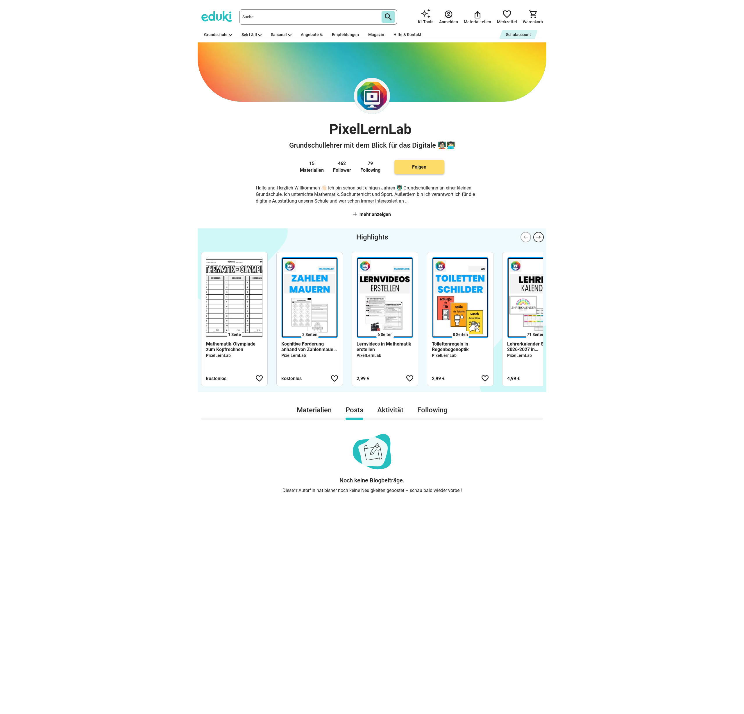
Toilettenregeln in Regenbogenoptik (450, 346)
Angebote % (312, 34)
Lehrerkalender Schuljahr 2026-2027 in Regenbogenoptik (534, 346)
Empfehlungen (345, 34)
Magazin (376, 34)
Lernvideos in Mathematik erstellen (384, 346)
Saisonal (279, 34)
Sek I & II (249, 34)
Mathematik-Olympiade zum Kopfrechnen (230, 346)
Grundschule (216, 34)
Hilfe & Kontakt (407, 34)
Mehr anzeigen (375, 214)
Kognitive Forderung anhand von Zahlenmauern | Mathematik (309, 346)
